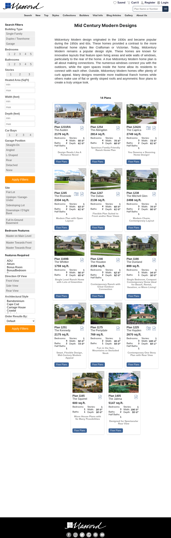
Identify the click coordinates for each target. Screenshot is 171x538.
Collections (69, 15)
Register (150, 2)
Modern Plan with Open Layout (69, 219)
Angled (10, 150)
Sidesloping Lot (15, 205)
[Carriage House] (20, 307)
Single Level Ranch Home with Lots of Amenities (69, 280)
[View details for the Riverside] (69, 181)
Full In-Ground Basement (14, 221)
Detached (12, 165)
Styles (55, 15)
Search (28, 15)
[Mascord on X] (82, 534)
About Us (141, 15)
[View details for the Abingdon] (106, 115)
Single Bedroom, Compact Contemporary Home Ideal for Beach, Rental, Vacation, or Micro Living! (141, 283)
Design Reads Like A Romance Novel (69, 153)
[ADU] (20, 261)
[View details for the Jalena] (124, 383)
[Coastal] (20, 310)
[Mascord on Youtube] (102, 534)
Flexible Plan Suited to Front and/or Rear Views (105, 214)
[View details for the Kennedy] (69, 315)
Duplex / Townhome (18, 38)
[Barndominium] (20, 301)
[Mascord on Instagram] (75, 534)
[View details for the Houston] (106, 247)
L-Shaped (12, 155)
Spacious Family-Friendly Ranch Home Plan (105, 148)
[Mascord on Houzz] (88, 534)
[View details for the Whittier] (69, 247)
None (9, 170)
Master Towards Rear (18, 247)
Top (46, 15)
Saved (121, 2)
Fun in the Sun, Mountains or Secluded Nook (105, 350)
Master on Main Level (18, 236)
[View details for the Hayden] (142, 315)
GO (165, 9)
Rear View (12, 290)
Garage (10, 43)
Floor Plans (61, 161)
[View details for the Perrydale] (106, 315)
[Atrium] (20, 264)
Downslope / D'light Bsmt (17, 212)
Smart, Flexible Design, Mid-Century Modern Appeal (69, 355)
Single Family (14, 33)
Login (164, 2)
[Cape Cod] (20, 304)
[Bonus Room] (20, 267)
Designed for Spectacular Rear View (123, 422)
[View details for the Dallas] (106, 181)
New (38, 15)
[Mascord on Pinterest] (95, 534)
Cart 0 (135, 2)
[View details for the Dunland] (142, 247)
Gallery (129, 15)
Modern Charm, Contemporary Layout (141, 219)
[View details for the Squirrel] (87, 383)
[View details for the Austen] (69, 115)
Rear (9, 160)
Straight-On (13, 145)
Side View (12, 285)
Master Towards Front (19, 242)
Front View (12, 280)
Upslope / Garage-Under (17, 199)
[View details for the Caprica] (142, 115)
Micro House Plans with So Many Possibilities (87, 417)
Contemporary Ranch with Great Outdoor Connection (105, 287)
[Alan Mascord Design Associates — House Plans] (85, 6)
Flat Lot (10, 192)
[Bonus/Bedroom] (20, 270)
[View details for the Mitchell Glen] (142, 181)
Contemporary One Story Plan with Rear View (142, 353)
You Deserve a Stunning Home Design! (141, 153)
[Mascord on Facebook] (68, 534)
